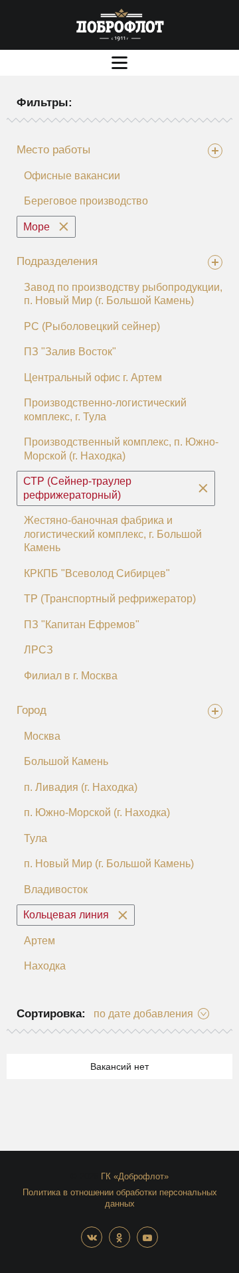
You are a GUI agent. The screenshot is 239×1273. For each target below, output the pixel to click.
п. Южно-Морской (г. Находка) (97, 812)
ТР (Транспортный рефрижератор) (110, 598)
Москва (42, 736)
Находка (45, 966)
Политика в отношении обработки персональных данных (120, 1198)
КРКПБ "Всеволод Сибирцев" (97, 573)
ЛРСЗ (38, 649)
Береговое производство (86, 201)
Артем (39, 940)
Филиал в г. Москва (71, 675)
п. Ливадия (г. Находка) (80, 787)
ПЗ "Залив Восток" (70, 351)
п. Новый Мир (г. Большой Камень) (109, 863)
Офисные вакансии (72, 175)
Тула (35, 838)
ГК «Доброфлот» (135, 1176)
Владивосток (56, 889)
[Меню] (119, 63)
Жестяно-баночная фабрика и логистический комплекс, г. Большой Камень (113, 534)
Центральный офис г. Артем (93, 377)
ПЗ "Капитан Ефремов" (81, 624)
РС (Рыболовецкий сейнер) (92, 326)
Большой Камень (66, 761)
